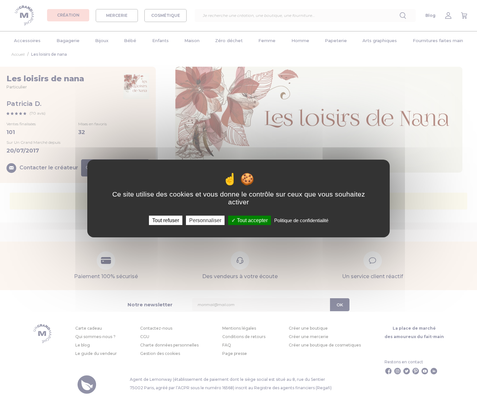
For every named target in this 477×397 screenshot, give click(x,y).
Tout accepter (252, 220)
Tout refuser (165, 220)
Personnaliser (205, 220)
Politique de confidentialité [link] (301, 220)
